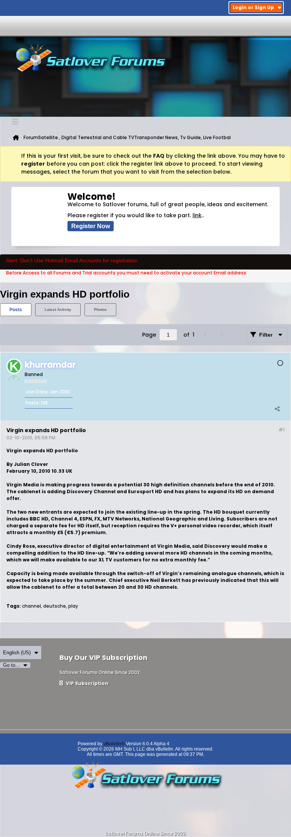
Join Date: (37, 392)
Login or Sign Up (253, 7)
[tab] (15, 309)
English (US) (17, 652)
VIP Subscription (86, 683)
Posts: (32, 403)
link (197, 215)
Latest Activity (58, 309)
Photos (100, 309)
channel (31, 606)
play (73, 606)
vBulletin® (114, 743)
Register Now (90, 226)
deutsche (54, 606)
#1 (281, 429)
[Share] (277, 409)
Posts (15, 309)
